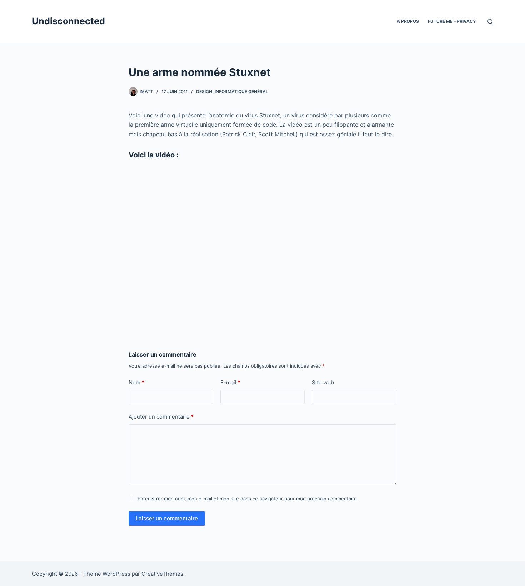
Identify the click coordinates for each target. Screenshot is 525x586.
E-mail (230, 382)
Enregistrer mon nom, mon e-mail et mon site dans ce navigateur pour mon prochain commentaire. (248, 498)
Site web (323, 382)
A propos (408, 21)
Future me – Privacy (452, 21)
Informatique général (241, 91)
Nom (136, 382)
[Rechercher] (490, 21)
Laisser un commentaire (167, 518)
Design (204, 91)
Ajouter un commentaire (161, 416)
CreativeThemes (162, 573)
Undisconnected (68, 21)
